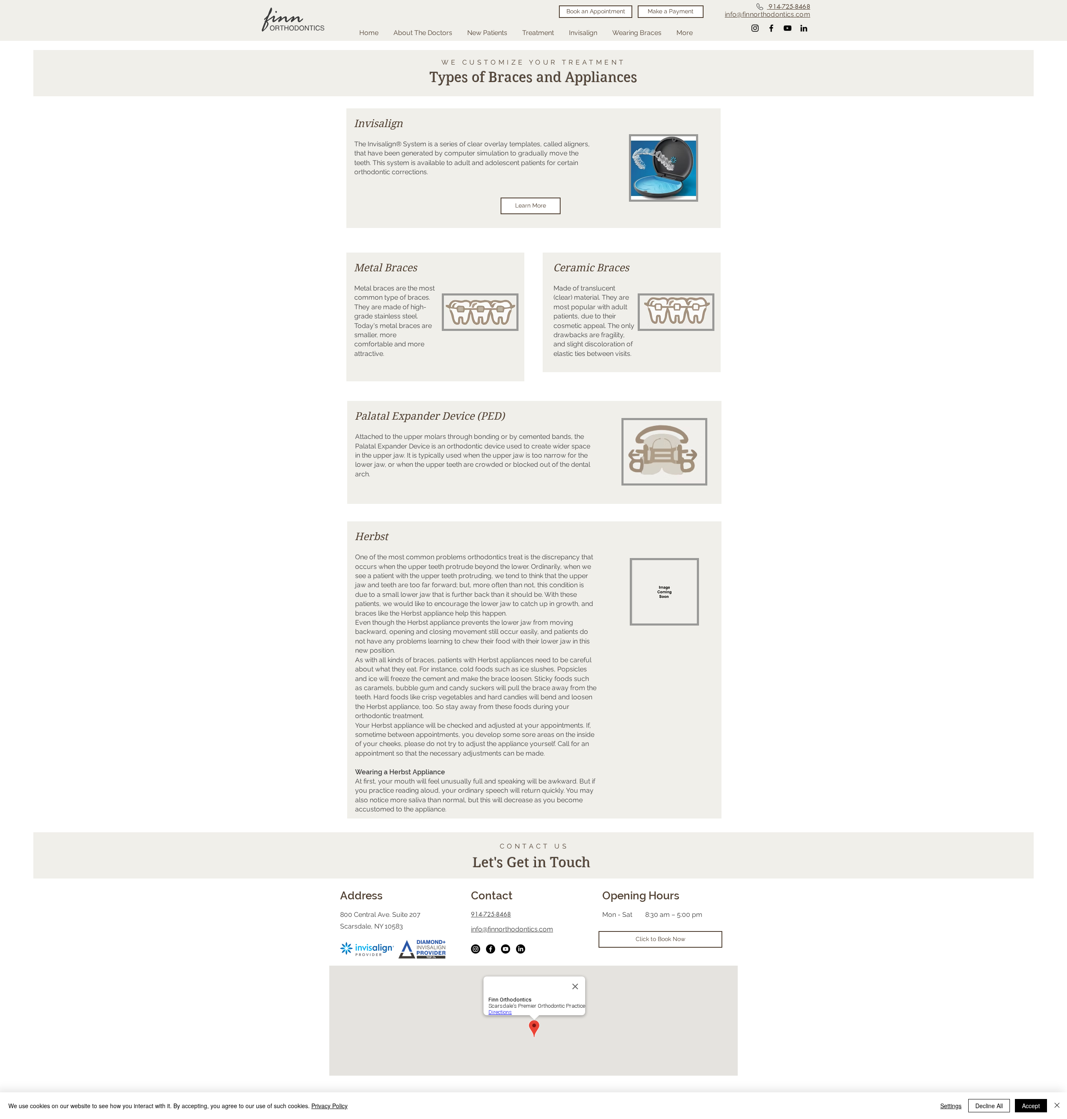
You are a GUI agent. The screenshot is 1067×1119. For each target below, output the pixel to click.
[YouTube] (787, 28)
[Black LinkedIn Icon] (804, 28)
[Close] (1057, 1105)
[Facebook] (771, 28)
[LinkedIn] (520, 949)
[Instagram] (755, 28)
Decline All (989, 1105)
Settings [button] (951, 1105)
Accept (1031, 1105)
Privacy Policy (329, 1105)
